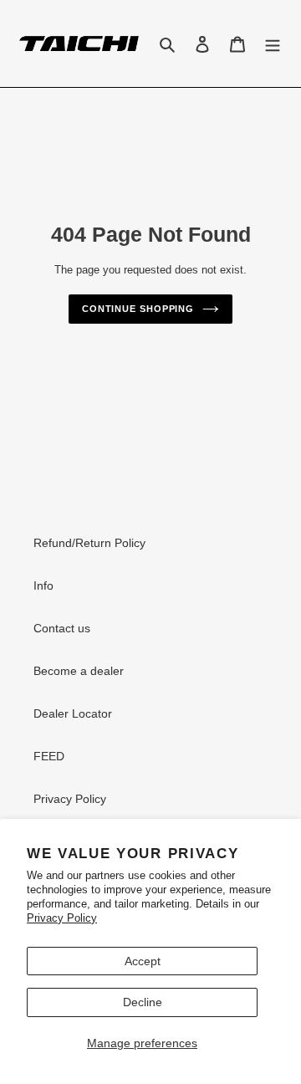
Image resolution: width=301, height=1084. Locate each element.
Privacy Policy (62, 918)
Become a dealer (78, 671)
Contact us (61, 628)
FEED (48, 756)
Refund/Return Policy (89, 543)
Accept (143, 961)
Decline (142, 1002)
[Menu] (272, 44)
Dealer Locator (72, 713)
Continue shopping (138, 309)
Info (43, 585)
